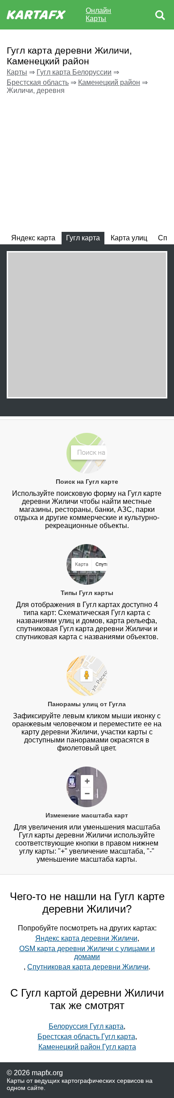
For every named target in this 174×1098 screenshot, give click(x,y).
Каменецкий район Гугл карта (87, 1047)
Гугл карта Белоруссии (74, 72)
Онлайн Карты (98, 14)
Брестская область (38, 82)
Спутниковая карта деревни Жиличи (88, 967)
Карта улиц (129, 238)
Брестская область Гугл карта (86, 1036)
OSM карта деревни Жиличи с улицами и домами (87, 952)
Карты (17, 72)
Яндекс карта (33, 238)
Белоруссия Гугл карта (86, 1026)
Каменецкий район (109, 82)
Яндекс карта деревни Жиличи (86, 938)
